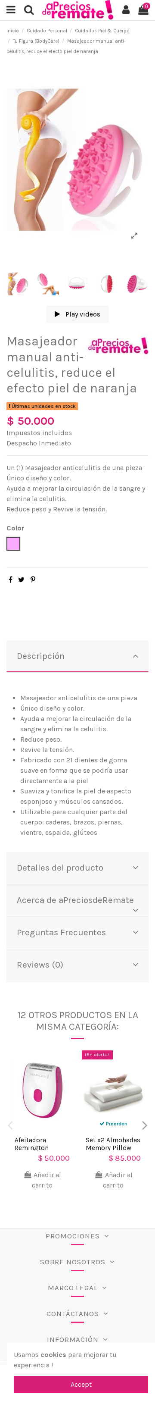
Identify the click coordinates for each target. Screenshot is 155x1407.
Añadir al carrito (46, 1180)
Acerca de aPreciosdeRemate (75, 900)
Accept (81, 1384)
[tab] (77, 656)
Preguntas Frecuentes (61, 932)
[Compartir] (10, 580)
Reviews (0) (40, 964)
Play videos (82, 314)
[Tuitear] (21, 580)
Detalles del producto (60, 867)
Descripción (41, 656)
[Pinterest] (33, 580)
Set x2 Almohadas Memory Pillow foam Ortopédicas (113, 1147)
